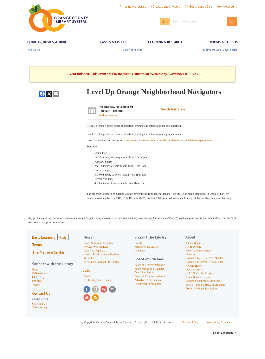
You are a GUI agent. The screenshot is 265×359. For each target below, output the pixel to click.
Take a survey (39, 307)
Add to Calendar (108, 115)
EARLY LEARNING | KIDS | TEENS (220, 50)
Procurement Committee (147, 283)
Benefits (87, 276)
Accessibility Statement (219, 322)
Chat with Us (39, 303)
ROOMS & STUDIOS (224, 42)
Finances (190, 254)
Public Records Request (198, 277)
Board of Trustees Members (149, 264)
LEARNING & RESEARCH (165, 42)
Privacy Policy (190, 322)
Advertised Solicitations (147, 280)
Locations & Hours (167, 6)
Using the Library (135, 6)
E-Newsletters (40, 273)
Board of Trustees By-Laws (149, 276)
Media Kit (88, 258)
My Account (229, 6)
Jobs (86, 270)
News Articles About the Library (101, 261)
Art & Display (193, 246)
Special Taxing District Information (205, 284)
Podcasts (37, 280)
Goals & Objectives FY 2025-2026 (204, 261)
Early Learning (43, 237)
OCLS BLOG (34, 50)
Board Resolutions (144, 272)
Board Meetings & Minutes (149, 268)
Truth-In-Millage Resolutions (201, 288)
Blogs (35, 269)
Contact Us (41, 293)
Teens (37, 244)
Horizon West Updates (95, 246)
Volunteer (139, 250)
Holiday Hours (193, 265)
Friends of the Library (146, 246)
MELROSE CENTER (133, 50)
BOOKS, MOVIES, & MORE (48, 42)
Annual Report (193, 243)
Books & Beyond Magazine (98, 243)
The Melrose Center (48, 252)
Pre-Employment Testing (97, 280)
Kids (63, 237)
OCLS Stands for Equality (200, 273)
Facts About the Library (198, 250)
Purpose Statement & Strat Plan (202, 280)
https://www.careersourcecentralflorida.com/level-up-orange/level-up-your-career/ (168, 140)
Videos (36, 284)
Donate (138, 243)
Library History (194, 269)
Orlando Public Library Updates (101, 254)
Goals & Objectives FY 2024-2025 (204, 258)
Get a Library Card (200, 6)
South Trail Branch (174, 109)
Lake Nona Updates (94, 250)
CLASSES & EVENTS (112, 42)
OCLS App (38, 277)
